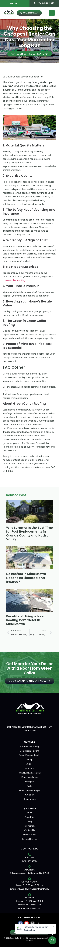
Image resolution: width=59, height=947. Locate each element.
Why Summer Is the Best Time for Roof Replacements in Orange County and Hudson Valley (29, 534)
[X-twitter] (38, 923)
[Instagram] (32, 923)
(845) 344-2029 (29, 860)
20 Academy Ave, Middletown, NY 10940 (29, 873)
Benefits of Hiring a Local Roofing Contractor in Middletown (25, 620)
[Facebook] (20, 923)
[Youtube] (26, 923)
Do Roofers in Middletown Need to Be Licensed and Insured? (26, 578)
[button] (52, 13)
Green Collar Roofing (14, 280)
